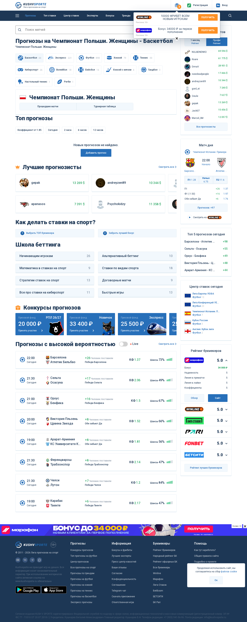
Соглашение (118, 585)
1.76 (225, 198)
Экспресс (63, 57)
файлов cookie (229, 571)
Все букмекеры (161, 567)
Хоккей (120, 57)
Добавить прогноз (96, 152)
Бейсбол (92, 69)
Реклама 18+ (142, 22)
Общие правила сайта (206, 556)
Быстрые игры (137, 292)
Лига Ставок (160, 585)
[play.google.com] (28, 589)
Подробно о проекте (205, 561)
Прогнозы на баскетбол (83, 596)
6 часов (82, 130)
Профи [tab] (217, 41)
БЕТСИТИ (158, 596)
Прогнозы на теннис (81, 590)
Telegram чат (119, 590)
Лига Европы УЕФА (203, 293)
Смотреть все (166, 167)
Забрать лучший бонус (119, 233)
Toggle (123, 344)
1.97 (225, 193)
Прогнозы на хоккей (81, 585)
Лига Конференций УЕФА (206, 302)
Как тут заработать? (205, 550)
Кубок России (200, 320)
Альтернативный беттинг (137, 256)
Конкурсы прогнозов (81, 550)
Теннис (146, 57)
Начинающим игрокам (54, 256)
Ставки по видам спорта (137, 268)
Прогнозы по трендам (82, 573)
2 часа (67, 130)
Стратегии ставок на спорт (54, 280)
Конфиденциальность (124, 579)
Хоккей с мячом (123, 69)
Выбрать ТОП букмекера (38, 233)
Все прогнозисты (206, 126)
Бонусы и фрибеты (122, 550)
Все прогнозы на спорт (83, 567)
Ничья (206, 180)
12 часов (98, 130)
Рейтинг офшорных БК (165, 561)
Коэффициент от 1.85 (29, 130)
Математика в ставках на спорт (54, 268)
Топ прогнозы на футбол (83, 556)
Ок (216, 580)
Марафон (158, 579)
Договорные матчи (137, 280)
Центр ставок (71, 15)
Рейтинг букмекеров (164, 550)
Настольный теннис (37, 81)
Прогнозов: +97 (206, 207)
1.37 (225, 188)
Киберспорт (33, 69)
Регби (69, 81)
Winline (157, 573)
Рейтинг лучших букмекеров (206, 467)
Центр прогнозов (79, 561)
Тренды (126, 15)
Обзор (194, 398)
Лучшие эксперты (121, 556)
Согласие (117, 573)
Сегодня (53, 130)
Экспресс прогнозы (81, 602)
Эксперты (92, 15)
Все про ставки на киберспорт (54, 292)
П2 (220, 180)
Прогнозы (30, 15)
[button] (177, 5)
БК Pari (157, 602)
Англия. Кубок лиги (203, 329)
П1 (192, 180)
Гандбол (154, 69)
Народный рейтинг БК (165, 556)
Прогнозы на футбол (81, 579)
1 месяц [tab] (195, 41)
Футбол (93, 57)
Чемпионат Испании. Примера (209, 152)
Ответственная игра (123, 602)
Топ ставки (50, 15)
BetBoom (158, 590)
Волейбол (63, 69)
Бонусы (110, 15)
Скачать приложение (123, 596)
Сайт (217, 398)
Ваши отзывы (119, 567)
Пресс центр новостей (124, 561)
